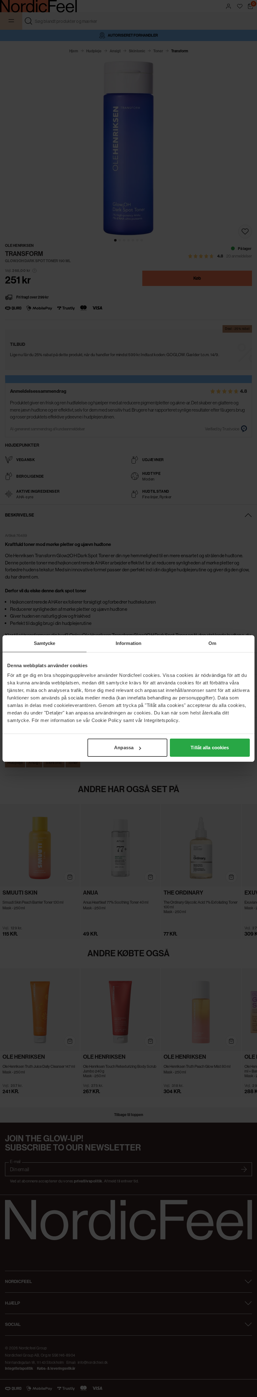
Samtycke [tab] (44, 643)
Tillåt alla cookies (210, 747)
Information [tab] (128, 643)
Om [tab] (212, 643)
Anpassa (124, 747)
